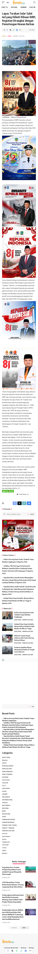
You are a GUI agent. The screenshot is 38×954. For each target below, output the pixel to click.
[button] (4, 2)
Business (5, 760)
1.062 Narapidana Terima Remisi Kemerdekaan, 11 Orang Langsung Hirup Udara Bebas (13, 884)
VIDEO (4, 850)
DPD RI (4, 763)
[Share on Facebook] (7, 30)
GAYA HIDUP (6, 788)
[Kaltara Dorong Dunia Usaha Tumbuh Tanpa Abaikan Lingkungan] (7, 615)
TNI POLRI (5, 845)
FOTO (4, 785)
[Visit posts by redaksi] (4, 36)
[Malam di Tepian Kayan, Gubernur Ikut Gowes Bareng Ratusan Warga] (7, 638)
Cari (33, 706)
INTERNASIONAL (7, 800)
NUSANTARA (6, 814)
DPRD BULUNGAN (7, 766)
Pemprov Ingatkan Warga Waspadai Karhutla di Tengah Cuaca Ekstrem (24, 649)
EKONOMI (5, 777)
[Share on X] (10, 30)
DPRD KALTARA (7, 768)
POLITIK (4, 833)
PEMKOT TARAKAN (8, 828)
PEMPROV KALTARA (27, 620)
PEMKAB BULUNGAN (8, 819)
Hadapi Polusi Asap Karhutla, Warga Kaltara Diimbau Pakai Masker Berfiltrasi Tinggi (24, 626)
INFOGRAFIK (6, 797)
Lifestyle (5, 802)
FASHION (5, 783)
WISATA (4, 853)
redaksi (9, 36)
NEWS (4, 811)
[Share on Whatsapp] (17, 951)
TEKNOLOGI (6, 842)
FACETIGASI (6, 780)
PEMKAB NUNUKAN (8, 822)
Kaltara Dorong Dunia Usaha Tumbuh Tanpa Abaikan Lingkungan (24, 615)
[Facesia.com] (19, 2)
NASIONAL (5, 808)
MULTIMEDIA (6, 805)
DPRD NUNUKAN (7, 771)
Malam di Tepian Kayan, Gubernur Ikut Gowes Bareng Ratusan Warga (24, 638)
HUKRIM (4, 794)
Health (4, 791)
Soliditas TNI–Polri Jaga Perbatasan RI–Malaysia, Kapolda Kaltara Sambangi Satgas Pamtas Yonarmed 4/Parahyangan (17, 568)
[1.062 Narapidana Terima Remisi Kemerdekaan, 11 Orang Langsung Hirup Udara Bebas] (30, 884)
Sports (4, 839)
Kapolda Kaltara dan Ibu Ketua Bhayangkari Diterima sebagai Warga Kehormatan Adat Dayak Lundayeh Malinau (19, 580)
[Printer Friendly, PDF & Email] (8, 491)
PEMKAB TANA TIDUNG (9, 825)
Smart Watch (6, 836)
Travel (4, 847)
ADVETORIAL (17, 620)
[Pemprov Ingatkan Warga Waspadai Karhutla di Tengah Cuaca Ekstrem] (7, 650)
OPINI (4, 816)
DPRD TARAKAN (7, 774)
